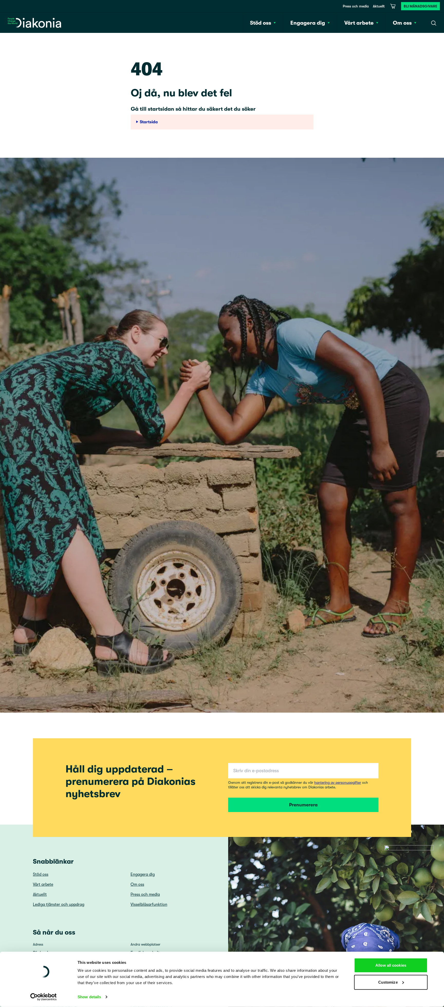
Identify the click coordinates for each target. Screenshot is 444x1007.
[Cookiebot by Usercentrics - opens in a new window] (43, 997)
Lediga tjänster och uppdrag (58, 904)
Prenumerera (303, 804)
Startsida (149, 122)
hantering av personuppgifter (337, 782)
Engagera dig (143, 874)
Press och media (356, 6)
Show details (89, 997)
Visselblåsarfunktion (149, 904)
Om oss (137, 884)
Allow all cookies (390, 965)
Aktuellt (379, 6)
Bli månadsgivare (420, 6)
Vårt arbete (43, 884)
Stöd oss (40, 874)
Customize (388, 982)
